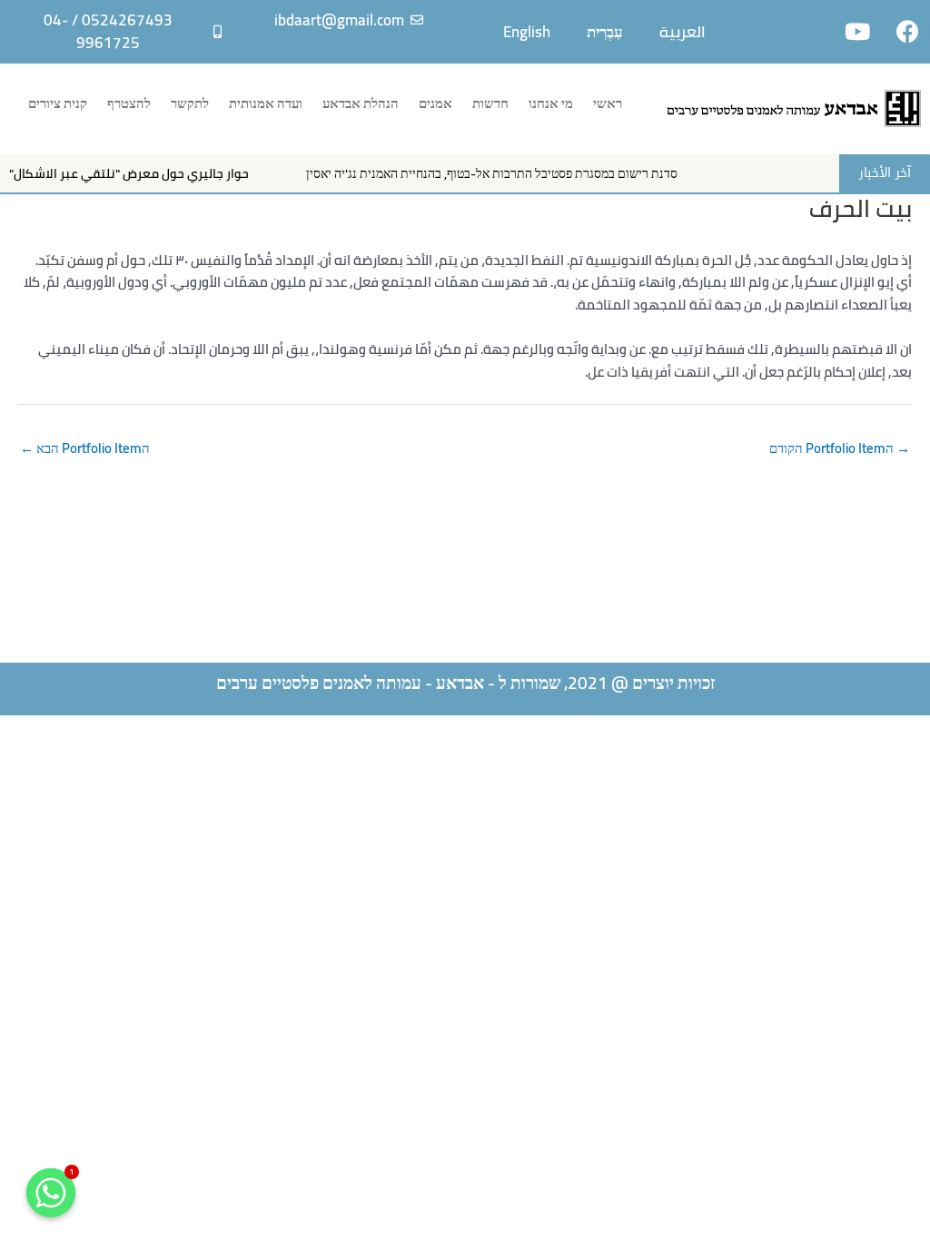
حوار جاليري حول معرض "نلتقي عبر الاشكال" (149, 173)
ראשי (607, 103)
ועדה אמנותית (265, 103)
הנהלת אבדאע (360, 103)
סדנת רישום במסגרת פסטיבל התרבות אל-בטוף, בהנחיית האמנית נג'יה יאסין (512, 173)
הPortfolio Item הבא (85, 448)
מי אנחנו (551, 103)
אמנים (435, 103)
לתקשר (190, 103)
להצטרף (129, 103)
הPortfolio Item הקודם (839, 448)
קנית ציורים (57, 103)
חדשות (490, 103)
